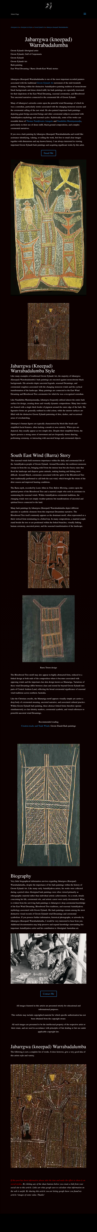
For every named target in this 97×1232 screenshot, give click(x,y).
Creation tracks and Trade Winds (35, 725)
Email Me (48, 153)
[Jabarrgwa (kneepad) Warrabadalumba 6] (48, 1163)
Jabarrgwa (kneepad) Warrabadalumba (57, 27)
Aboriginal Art (15, 27)
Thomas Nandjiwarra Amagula (39, 121)
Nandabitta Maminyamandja (69, 121)
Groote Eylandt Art (39, 27)
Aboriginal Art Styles (26, 27)
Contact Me (48, 993)
